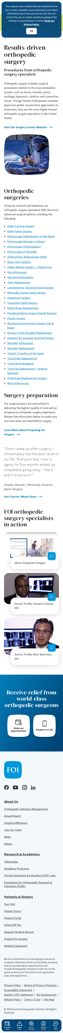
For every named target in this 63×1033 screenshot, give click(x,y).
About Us (11, 801)
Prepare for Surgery (16, 939)
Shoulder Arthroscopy (20, 343)
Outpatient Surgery (18, 298)
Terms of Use (32, 1000)
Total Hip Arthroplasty (20, 364)
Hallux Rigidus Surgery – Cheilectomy (29, 267)
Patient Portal (12, 918)
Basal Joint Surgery (19, 262)
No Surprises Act (46, 995)
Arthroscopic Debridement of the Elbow (31, 236)
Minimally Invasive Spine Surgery (26, 293)
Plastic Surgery (16, 318)
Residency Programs (16, 869)
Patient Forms (12, 911)
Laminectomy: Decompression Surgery (30, 288)
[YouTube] (15, 787)
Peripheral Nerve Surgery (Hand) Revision (32, 313)
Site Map (49, 1000)
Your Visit (9, 904)
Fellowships (11, 862)
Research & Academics (22, 854)
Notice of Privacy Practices (40, 985)
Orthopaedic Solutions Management (26, 809)
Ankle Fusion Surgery (19, 231)
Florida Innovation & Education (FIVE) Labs (30, 876)
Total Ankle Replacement (22, 359)
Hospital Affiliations (15, 823)
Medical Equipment (15, 946)
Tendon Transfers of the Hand (25, 353)
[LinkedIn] (33, 787)
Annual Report (12, 816)
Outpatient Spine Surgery (22, 303)
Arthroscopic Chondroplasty (24, 247)
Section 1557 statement (18, 995)
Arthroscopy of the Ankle (22, 252)
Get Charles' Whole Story (20, 497)
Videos (8, 844)
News (7, 837)
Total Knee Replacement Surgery (27, 378)
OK (31, 31)
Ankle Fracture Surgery (20, 226)
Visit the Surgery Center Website (25, 127)
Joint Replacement (18, 283)
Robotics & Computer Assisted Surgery (30, 338)
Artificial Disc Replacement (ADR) (27, 257)
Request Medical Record (19, 932)
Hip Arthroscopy (16, 272)
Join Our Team (13, 830)
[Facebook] (6, 787)
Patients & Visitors (18, 897)
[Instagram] (24, 787)
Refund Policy (12, 1000)
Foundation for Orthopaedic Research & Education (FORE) (28, 884)
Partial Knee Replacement (23, 308)
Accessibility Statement (18, 990)
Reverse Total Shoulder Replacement (29, 333)
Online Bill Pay (12, 925)
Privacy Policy (12, 985)
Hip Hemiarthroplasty (20, 277)
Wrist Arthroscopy (18, 383)
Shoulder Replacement (21, 348)
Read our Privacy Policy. (39, 22)
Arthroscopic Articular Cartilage (26, 242)
